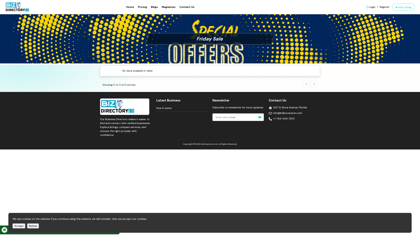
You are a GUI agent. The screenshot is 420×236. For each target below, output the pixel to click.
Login (371, 7)
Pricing (142, 7)
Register (384, 7)
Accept (18, 226)
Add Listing (404, 7)
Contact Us (186, 7)
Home (130, 7)
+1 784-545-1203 (283, 118)
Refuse (33, 226)
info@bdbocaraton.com (287, 113)
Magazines (169, 7)
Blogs (154, 7)
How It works (164, 108)
